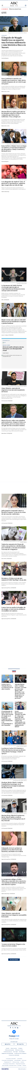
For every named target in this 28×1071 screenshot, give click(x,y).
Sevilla (16, 5)
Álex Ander (3, 558)
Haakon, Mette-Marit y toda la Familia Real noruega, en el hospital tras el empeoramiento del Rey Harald (12, 785)
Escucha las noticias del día (8, 1063)
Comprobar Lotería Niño (11, 1058)
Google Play (21, 1044)
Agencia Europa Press (6, 587)
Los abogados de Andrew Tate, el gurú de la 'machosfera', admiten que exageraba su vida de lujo (13, 183)
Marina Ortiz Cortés (5, 91)
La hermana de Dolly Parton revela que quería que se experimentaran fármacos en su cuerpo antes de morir (13, 288)
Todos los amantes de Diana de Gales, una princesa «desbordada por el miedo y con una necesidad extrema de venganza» (13, 546)
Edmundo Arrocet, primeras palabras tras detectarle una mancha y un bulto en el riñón (12, 849)
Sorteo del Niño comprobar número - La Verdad (11, 1065)
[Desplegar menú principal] (2, 5)
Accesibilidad (21, 1051)
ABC (2, 299)
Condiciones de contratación (20, 1053)
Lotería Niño (19, 1058)
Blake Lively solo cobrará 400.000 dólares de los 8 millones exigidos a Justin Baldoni (13, 321)
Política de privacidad (9, 1050)
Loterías (22, 1062)
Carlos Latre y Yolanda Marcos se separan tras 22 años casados (7, 686)
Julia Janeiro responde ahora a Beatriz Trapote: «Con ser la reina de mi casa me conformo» (13, 512)
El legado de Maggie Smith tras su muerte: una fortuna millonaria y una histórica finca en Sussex (13, 42)
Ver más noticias (14, 959)
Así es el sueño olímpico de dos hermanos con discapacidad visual (13, 348)
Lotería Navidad (17, 1060)
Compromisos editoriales (14, 1055)
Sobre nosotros (14, 1048)
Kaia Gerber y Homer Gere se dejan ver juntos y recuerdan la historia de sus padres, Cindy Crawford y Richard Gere (13, 148)
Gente (3, 12)
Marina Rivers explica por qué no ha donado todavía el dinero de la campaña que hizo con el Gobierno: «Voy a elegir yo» (13, 114)
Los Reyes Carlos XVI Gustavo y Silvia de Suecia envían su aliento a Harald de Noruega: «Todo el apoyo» (13, 750)
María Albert (4, 433)
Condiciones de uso (8, 1051)
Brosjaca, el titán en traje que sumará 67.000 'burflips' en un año (13, 579)
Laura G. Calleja (4, 335)
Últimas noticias (16, 1062)
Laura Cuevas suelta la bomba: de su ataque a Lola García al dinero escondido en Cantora (13, 609)
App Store (8, 1044)
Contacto (20, 1048)
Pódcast (24, 1065)
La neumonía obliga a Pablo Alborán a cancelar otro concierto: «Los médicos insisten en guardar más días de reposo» (13, 881)
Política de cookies (19, 1050)
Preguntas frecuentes (20, 1063)
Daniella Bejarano (5, 58)
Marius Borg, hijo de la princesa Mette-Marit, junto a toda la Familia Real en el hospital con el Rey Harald (13, 818)
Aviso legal (15, 1051)
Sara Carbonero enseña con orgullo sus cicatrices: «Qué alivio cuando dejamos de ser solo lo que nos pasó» (13, 81)
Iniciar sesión (26, 5)
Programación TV (7, 1062)
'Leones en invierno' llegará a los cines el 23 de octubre (13, 945)
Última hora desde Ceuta (15, 9)
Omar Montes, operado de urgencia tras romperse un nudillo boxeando (14, 915)
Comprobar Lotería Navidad (7, 1060)
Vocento (7, 1048)
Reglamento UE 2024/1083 (7, 1053)
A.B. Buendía (4, 400)
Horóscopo (24, 1060)
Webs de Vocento (22, 1069)
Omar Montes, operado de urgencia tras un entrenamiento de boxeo (13, 390)
